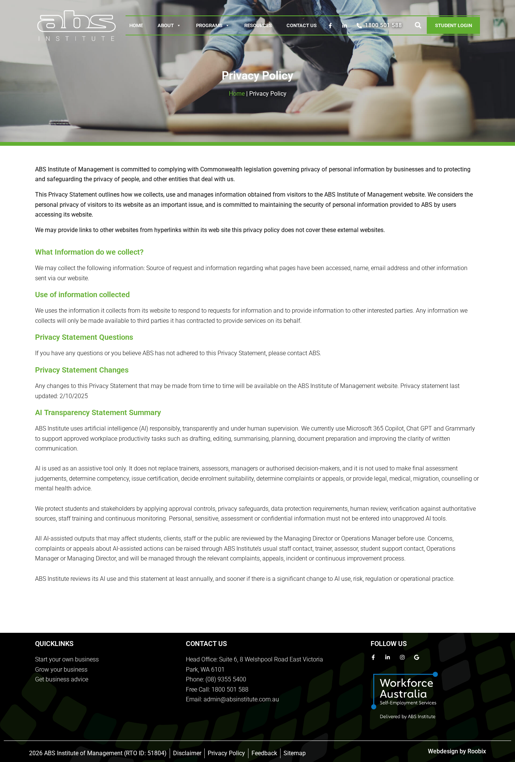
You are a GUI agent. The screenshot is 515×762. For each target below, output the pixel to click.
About (166, 25)
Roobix (476, 751)
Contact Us (302, 25)
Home (136, 25)
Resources (258, 25)
